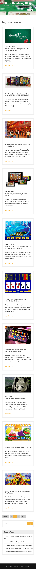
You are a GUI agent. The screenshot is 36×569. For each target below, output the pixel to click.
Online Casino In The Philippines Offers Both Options (18, 145)
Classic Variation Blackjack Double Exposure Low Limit (17, 49)
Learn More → (9, 65)
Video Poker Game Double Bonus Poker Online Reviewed (16, 300)
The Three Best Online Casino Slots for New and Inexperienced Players (17, 94)
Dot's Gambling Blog (18, 3)
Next (23, 516)
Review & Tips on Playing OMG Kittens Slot (18, 542)
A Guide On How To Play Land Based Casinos (19, 545)
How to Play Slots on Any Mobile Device (16, 194)
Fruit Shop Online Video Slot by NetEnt (18, 447)
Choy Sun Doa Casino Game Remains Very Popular (17, 492)
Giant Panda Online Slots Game (15, 399)
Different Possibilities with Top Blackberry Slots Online (15, 350)
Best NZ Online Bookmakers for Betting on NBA (19, 548)
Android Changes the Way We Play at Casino (19, 551)
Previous (5, 516)
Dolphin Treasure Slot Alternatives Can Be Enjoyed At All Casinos (18, 247)
